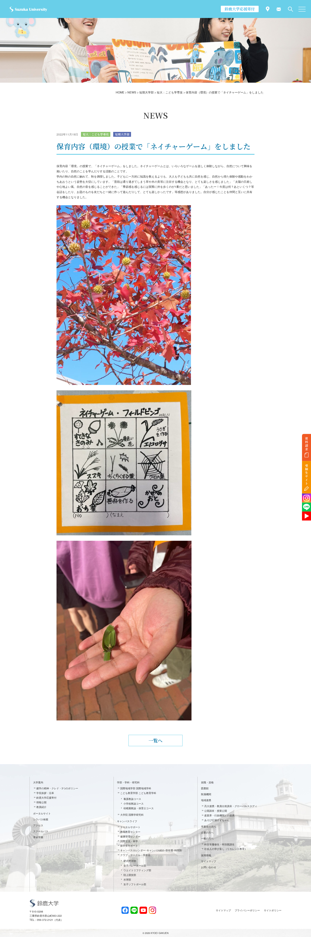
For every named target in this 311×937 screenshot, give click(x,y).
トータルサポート (130, 827)
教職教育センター (130, 831)
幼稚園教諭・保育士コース (138, 808)
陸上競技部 (129, 875)
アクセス (38, 825)
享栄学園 (38, 837)
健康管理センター (130, 836)
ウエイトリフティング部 (137, 870)
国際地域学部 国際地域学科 (135, 788)
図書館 (205, 788)
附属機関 (206, 794)
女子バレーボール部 (134, 865)
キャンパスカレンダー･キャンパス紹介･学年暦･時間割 (151, 850)
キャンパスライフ (127, 821)
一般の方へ (207, 838)
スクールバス (40, 831)
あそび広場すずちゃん (216, 820)
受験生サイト (306, 474)
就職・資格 (207, 782)
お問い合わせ (208, 867)
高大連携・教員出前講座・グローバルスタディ (230, 806)
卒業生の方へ (208, 826)
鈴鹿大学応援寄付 (240, 9)
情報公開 (41, 802)
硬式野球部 (129, 861)
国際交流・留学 (129, 841)
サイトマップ (208, 861)
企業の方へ (207, 832)
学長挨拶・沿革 (45, 793)
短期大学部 (122, 134)
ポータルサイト (42, 813)
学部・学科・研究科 (128, 782)
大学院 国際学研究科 (132, 814)
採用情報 (206, 855)
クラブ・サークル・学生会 (135, 855)
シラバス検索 (40, 819)
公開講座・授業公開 (215, 810)
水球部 (127, 879)
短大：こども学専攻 (96, 134)
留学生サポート (129, 845)
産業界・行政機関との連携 (219, 815)
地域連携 (206, 800)
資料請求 (306, 443)
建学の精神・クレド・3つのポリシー (57, 788)
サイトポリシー (272, 910)
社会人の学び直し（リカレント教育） (225, 849)
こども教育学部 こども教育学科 (138, 793)
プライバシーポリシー (247, 910)
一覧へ (155, 740)
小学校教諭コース (133, 803)
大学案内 (38, 782)
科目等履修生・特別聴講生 (219, 844)
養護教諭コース (132, 799)
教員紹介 (41, 807)
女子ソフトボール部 (134, 884)
